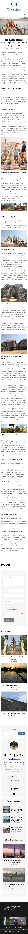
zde (16, 511)
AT (9, 48)
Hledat (14, 729)
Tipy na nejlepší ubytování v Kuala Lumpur (14, 885)
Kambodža (19, 39)
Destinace (12, 39)
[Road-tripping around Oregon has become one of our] (6, 921)
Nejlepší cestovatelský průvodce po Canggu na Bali (14, 686)
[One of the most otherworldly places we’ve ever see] (22, 921)
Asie (6, 39)
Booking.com (23, 479)
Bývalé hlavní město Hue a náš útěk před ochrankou (14, 658)
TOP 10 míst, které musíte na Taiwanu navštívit (14, 861)
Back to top (25, 929)
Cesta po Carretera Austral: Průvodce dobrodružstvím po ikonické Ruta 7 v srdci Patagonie (18, 831)
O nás (15, 927)
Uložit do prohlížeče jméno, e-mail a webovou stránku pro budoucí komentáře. (13, 608)
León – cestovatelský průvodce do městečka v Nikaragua (14, 715)
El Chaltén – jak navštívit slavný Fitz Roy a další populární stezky (17, 810)
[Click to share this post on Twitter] (4, 565)
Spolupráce (8, 927)
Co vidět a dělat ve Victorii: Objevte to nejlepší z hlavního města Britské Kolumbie (18, 820)
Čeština (20, 927)
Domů (4, 926)
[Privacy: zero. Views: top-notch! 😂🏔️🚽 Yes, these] (14, 921)
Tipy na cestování (20, 926)
